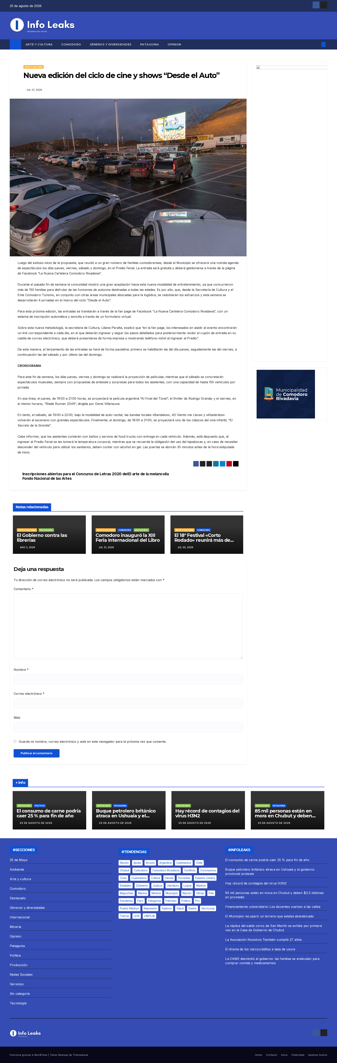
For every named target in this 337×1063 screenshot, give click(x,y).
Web (17, 718)
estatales (125, 885)
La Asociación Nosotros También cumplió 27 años (263, 940)
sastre (192, 908)
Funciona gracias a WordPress (29, 1054)
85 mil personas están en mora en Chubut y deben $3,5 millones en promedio (285, 815)
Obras (200, 893)
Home (258, 1054)
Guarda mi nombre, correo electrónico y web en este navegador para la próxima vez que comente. (92, 741)
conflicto (190, 870)
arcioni (150, 862)
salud (180, 908)
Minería (15, 927)
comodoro (141, 870)
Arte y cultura (39, 44)
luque (188, 885)
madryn (201, 885)
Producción (18, 965)
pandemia (126, 900)
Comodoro (71, 44)
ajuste (137, 862)
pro (197, 900)
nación (187, 893)
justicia (157, 885)
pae (211, 893)
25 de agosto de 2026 (36, 822)
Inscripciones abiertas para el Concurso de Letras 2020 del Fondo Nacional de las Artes (75, 476)
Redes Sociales (21, 974)
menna (142, 893)
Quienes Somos (317, 1054)
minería (156, 893)
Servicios (17, 984)
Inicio (284, 1054)
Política (40, 806)
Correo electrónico (29, 694)
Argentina (165, 862)
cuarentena (138, 878)
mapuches (126, 893)
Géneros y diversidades (111, 44)
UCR (136, 916)
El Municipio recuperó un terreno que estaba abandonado (269, 916)
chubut (124, 870)
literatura (173, 885)
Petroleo (171, 900)
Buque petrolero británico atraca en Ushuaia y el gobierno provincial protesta (128, 815)
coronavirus (208, 870)
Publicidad (298, 1054)
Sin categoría (20, 994)
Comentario (24, 589)
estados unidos (205, 878)
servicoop (208, 908)
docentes (184, 878)
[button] (317, 44)
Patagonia (149, 44)
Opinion (174, 44)
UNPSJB (149, 916)
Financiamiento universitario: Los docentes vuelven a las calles (272, 907)
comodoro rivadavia (165, 870)
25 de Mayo (18, 860)
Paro (140, 900)
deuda (169, 878)
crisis (123, 878)
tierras (124, 916)
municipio (172, 893)
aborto (124, 862)
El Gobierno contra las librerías (42, 537)
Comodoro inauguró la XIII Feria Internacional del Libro (128, 537)
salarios (167, 908)
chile (199, 862)
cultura (155, 878)
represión (150, 908)
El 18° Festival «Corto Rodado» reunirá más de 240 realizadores (202, 540)
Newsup (63, 1054)
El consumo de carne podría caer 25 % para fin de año (49, 813)
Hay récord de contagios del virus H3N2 (207, 813)
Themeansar (80, 1054)
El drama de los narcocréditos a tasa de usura (260, 949)
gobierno (142, 885)
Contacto (271, 1054)
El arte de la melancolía (148, 474)
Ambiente (17, 869)
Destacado (46, 530)
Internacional (20, 917)
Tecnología (18, 1003)
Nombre (21, 670)
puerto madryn (129, 908)
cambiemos (183, 862)
